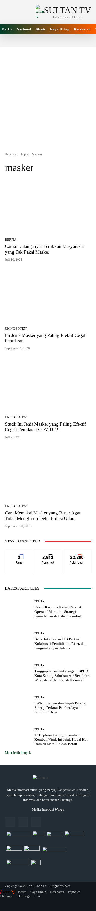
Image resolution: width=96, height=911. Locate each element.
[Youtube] (36, 822)
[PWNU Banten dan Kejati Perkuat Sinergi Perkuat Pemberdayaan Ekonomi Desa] (18, 705)
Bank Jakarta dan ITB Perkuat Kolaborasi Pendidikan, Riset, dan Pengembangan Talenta (60, 643)
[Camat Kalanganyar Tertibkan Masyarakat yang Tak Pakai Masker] (48, 207)
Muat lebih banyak (18, 753)
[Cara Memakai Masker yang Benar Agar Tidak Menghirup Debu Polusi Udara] (48, 474)
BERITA (10, 239)
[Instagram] (23, 822)
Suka (19, 553)
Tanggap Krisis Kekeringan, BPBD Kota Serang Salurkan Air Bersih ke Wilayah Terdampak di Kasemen (61, 675)
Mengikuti (48, 553)
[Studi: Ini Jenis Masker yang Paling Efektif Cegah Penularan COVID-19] (48, 385)
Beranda (11, 154)
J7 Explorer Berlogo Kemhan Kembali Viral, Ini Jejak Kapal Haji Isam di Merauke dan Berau (61, 739)
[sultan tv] (48, 778)
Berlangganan (77, 553)
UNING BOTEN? (16, 328)
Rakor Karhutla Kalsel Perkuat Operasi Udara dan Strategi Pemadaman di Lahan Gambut (57, 611)
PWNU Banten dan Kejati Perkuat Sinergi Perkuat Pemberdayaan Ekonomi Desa (60, 707)
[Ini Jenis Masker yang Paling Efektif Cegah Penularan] (48, 296)
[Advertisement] (48, 95)
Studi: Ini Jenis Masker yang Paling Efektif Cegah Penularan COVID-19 (45, 426)
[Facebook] (10, 822)
